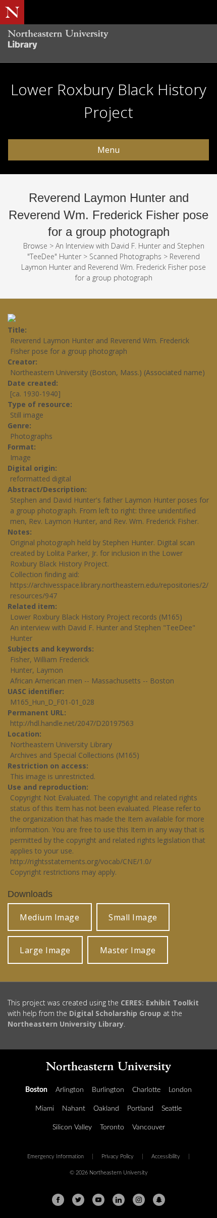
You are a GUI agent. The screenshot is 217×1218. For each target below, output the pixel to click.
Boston (36, 1089)
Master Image (128, 950)
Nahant (73, 1108)
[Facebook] (58, 1200)
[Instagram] (139, 1200)
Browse (35, 246)
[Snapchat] (159, 1200)
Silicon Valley (72, 1127)
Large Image (45, 950)
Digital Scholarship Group (115, 1013)
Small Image (132, 917)
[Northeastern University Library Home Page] (108, 40)
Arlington (70, 1089)
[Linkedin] (119, 1200)
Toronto (112, 1127)
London (180, 1089)
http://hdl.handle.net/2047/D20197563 (72, 723)
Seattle (171, 1108)
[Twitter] (78, 1200)
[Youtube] (98, 1200)
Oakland (106, 1108)
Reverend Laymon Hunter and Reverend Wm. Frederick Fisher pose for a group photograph (113, 267)
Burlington (108, 1089)
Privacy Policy (117, 1156)
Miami (44, 1108)
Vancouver (148, 1127)
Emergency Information (55, 1156)
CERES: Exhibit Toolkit (160, 1002)
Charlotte (146, 1089)
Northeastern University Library (66, 1024)
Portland (140, 1108)
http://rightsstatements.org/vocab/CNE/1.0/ (80, 861)
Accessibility (165, 1156)
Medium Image (49, 917)
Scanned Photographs (125, 256)
